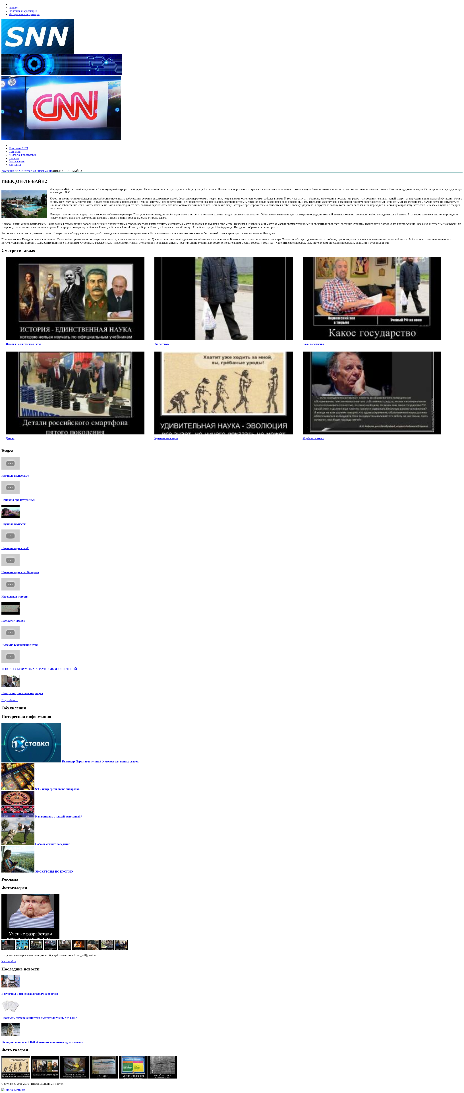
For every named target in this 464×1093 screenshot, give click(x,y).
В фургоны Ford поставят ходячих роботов (29, 993)
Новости (14, 7)
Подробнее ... (9, 700)
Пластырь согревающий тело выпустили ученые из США (39, 1017)
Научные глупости (13, 524)
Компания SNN (18, 148)
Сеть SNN (15, 151)
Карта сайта (8, 961)
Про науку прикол (13, 620)
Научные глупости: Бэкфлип (20, 572)
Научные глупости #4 (15, 475)
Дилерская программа (22, 154)
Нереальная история (14, 596)
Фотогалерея (16, 161)
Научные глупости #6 (15, 548)
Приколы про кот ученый (18, 499)
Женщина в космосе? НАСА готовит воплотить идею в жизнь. (42, 1042)
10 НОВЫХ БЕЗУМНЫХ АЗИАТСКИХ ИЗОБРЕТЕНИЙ (39, 668)
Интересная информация (24, 14)
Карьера (14, 158)
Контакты (15, 164)
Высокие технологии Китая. (19, 644)
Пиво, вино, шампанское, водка (22, 693)
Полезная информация (23, 10)
